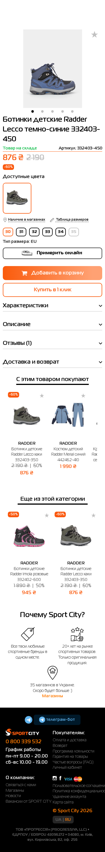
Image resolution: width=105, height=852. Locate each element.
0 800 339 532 (23, 742)
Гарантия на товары (70, 756)
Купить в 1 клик (52, 290)
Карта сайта (63, 802)
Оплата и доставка (70, 740)
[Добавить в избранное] (94, 35)
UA (58, 819)
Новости (13, 796)
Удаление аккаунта (69, 796)
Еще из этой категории (52, 499)
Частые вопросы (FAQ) (73, 762)
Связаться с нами (21, 785)
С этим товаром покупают (52, 379)
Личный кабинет (67, 767)
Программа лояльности (73, 751)
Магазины (52, 696)
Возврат (60, 745)
